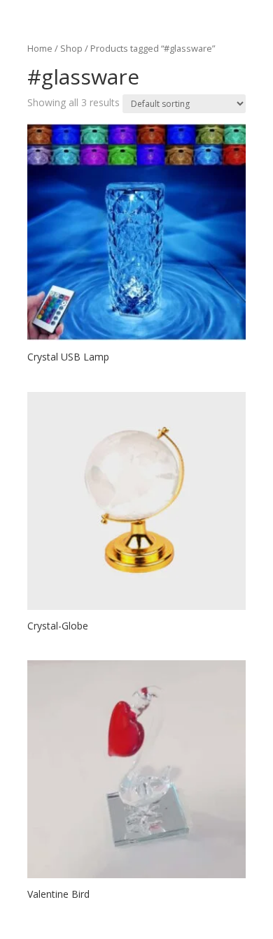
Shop (71, 48)
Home (39, 48)
